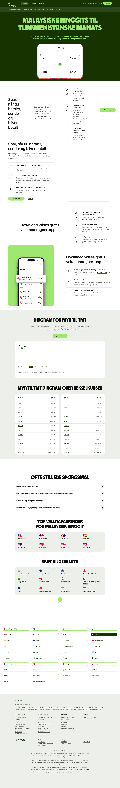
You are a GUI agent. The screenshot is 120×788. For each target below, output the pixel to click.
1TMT (65, 403)
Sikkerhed (17, 719)
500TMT (66, 434)
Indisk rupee (65, 591)
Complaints (64, 741)
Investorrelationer (19, 726)
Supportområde (19, 730)
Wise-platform (41, 726)
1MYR (19, 403)
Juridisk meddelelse (88, 740)
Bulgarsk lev (22, 582)
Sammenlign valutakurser (67, 728)
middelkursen (87, 219)
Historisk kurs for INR (20, 709)
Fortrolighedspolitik (66, 740)
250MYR (20, 430)
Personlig (24, 3)
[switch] (60, 64)
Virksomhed (33, 3)
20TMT (66, 416)
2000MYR (20, 443)
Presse (17, 721)
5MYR (19, 408)
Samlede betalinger (43, 730)
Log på (100, 3)
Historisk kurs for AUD (35, 707)
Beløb (41, 54)
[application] (30, 358)
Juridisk (40, 740)
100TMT (66, 425)
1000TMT (66, 439)
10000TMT (67, 452)
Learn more (61, 372)
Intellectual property (66, 743)
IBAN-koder (64, 724)
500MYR (20, 434)
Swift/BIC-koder (65, 723)
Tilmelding (107, 3)
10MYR (20, 412)
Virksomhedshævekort (44, 728)
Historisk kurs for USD (70, 709)
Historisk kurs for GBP (47, 707)
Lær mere (103, 116)
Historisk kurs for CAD (97, 707)
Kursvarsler (64, 726)
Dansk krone (65, 582)
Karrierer (17, 723)
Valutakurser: (19, 700)
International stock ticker (67, 721)
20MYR (20, 416)
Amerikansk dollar (24, 574)
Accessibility (18, 731)
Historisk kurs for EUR (72, 707)
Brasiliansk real (66, 574)
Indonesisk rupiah (89, 591)
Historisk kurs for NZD (33, 709)
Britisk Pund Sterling (90, 574)
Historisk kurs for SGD (58, 709)
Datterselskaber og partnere (22, 728)
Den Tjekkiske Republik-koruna (91, 582)
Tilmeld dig (107, 110)
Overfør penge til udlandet (45, 717)
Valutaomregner (65, 719)
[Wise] (13, 3)
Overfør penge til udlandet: (22, 704)
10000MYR (21, 452)
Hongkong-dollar (45, 591)
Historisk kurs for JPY (85, 707)
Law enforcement (42, 745)
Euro (19, 591)
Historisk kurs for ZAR (45, 709)
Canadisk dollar (44, 582)
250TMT (66, 430)
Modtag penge (42, 724)
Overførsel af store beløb (44, 723)
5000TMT (67, 448)
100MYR (20, 425)
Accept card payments (44, 731)
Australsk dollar (44, 574)
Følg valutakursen (60, 336)
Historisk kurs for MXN (60, 707)
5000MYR (20, 448)
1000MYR (20, 439)
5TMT (65, 408)
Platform (41, 3)
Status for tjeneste (20, 724)
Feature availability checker (22, 733)
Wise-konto (41, 719)
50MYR (20, 421)
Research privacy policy (67, 717)
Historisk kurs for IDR (95, 709)
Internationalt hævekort (44, 721)
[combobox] (74, 58)
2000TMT (67, 443)
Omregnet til (43, 68)
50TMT (66, 421)
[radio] (20, 367)
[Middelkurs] (63, 48)
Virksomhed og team (20, 717)
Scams (85, 743)
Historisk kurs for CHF (83, 709)
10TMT (66, 412)
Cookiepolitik (41, 741)
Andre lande (86, 741)
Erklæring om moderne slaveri (46, 743)
